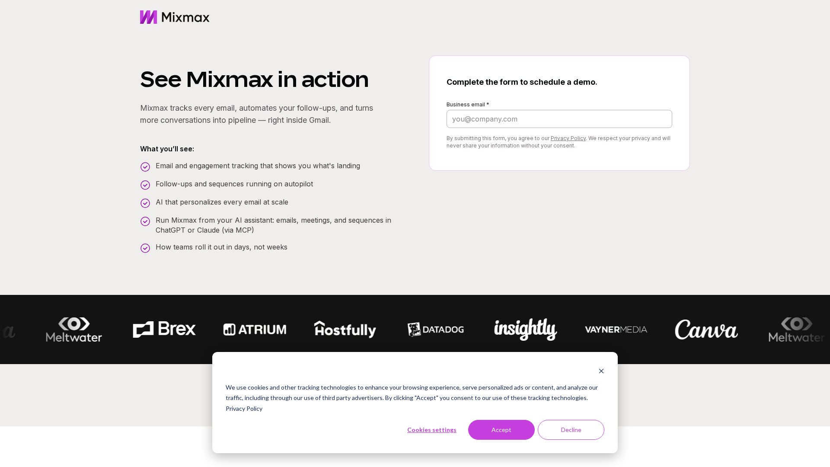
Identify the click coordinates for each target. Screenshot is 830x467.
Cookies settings (431, 429)
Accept (501, 429)
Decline (571, 429)
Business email (468, 104)
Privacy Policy (244, 408)
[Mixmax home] (175, 17)
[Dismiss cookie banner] (601, 370)
